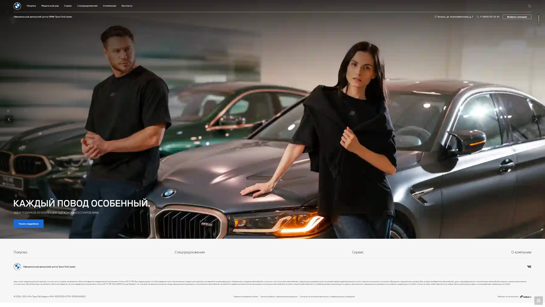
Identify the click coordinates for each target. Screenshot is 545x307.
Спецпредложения (87, 5)
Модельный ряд (50, 5)
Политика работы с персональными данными (279, 296)
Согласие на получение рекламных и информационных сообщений (327, 296)
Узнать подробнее (29, 223)
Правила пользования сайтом (245, 296)
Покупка (31, 5)
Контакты (127, 5)
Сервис (68, 5)
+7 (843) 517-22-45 (489, 16)
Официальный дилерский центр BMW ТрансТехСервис (43, 16)
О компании (109, 5)
